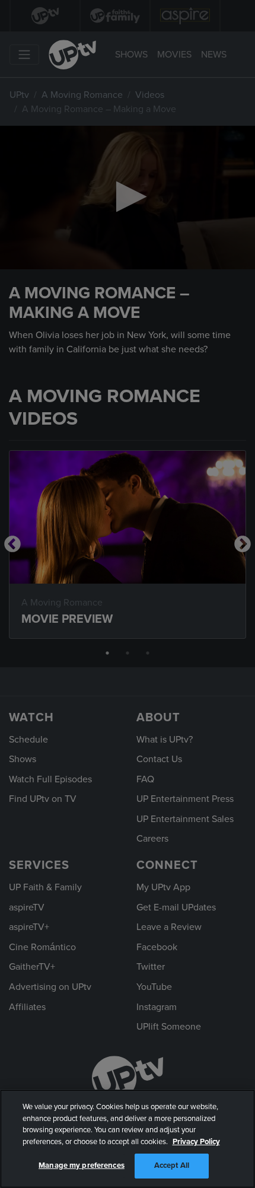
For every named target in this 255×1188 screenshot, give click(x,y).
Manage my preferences (82, 1165)
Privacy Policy (196, 1141)
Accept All (171, 1165)
